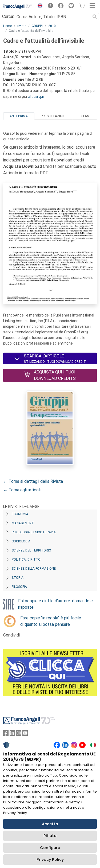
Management (23, 523)
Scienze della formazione (34, 568)
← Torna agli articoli (22, 489)
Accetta (50, 824)
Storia (17, 578)
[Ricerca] (94, 16)
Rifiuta (50, 835)
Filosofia (19, 587)
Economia (20, 514)
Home (7, 26)
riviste (21, 26)
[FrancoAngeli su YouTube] (25, 734)
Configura (50, 847)
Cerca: (8, 16)
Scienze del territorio (31, 550)
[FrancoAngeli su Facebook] (6, 734)
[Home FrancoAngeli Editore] (18, 6)
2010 (52, 26)
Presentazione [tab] (53, 116)
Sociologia (21, 541)
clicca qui (36, 96)
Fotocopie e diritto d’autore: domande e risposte (55, 604)
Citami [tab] (84, 116)
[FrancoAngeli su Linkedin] (12, 734)
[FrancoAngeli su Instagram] (18, 734)
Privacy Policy (50, 859)
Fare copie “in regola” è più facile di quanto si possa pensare (50, 621)
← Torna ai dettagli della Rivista (33, 481)
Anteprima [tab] (19, 116)
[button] (38, 6)
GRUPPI (37, 26)
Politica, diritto (26, 559)
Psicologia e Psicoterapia (34, 532)
